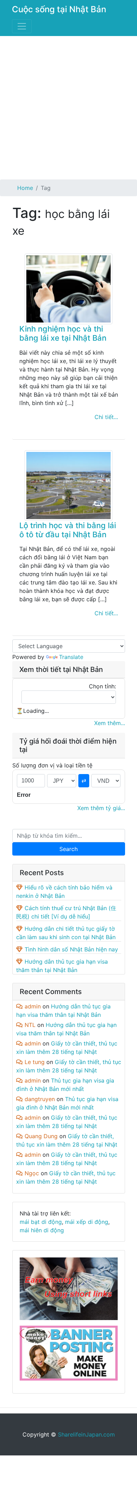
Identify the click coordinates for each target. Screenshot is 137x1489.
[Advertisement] (68, 108)
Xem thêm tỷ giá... (101, 807)
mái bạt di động (41, 1221)
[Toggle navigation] (22, 26)
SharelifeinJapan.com (86, 1434)
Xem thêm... (109, 722)
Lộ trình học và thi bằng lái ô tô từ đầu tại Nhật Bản (67, 530)
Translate (71, 656)
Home (25, 187)
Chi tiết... (106, 416)
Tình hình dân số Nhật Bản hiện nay (71, 949)
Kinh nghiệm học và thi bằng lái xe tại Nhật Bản (62, 333)
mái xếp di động (86, 1221)
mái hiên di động (42, 1230)
